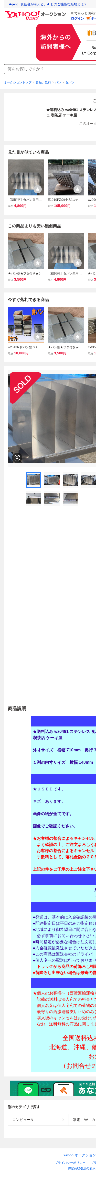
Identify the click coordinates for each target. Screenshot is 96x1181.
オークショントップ (17, 82)
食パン (69, 82)
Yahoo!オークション (79, 1155)
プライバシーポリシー (70, 1163)
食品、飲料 (43, 82)
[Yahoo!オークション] (36, 12)
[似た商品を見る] (17, 458)
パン (58, 82)
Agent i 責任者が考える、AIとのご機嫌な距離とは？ (48, 4)
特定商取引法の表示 (81, 1168)
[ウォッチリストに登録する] (38, 189)
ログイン (77, 18)
